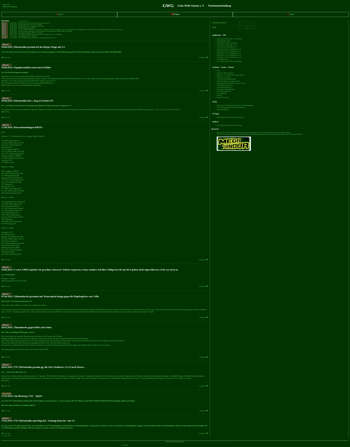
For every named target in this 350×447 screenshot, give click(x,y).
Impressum (6, 5)
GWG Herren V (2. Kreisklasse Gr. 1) (228, 53)
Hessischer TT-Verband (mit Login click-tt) (230, 75)
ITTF (218, 71)
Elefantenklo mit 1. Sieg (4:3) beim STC (31, 26)
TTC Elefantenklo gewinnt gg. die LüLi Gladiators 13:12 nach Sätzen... (41, 34)
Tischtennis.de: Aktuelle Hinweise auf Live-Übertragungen (235, 105)
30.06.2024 (13, 23)
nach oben (6, 57)
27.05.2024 (13, 36)
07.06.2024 (13, 31)
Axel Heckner (124, 445)
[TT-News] (175, 442)
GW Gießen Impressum (224, 87)
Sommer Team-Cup (223, 97)
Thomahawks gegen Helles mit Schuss (30, 33)
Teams (291, 14)
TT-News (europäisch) (224, 77)
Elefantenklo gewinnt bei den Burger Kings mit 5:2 (34, 23)
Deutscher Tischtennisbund (225, 73)
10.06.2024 (13, 29)
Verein (60, 14)
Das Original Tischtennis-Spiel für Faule (229, 125)
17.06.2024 (13, 28)
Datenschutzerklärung (10, 7)
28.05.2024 (13, 33)
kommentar (203, 57)
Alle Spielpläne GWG (223, 41)
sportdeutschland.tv (223, 109)
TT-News (176, 14)
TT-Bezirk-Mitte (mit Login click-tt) (228, 81)
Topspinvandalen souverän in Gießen (30, 24)
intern (348, 6)
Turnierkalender (222, 93)
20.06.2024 (13, 26)
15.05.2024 (13, 37)
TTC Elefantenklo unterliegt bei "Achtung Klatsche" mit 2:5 (37, 37)
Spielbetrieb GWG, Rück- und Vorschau (229, 39)
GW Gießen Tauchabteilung (225, 89)
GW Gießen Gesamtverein (225, 85)
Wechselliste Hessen (223, 59)
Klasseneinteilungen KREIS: (27, 28)
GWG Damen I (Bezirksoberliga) (227, 43)
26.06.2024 (13, 24)
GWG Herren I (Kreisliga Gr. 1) (227, 45)
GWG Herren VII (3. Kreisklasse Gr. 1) (229, 57)
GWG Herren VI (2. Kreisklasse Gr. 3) (229, 55)
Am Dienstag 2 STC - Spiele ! (27, 36)
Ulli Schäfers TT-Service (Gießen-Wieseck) (230, 117)
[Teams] (181, 442)
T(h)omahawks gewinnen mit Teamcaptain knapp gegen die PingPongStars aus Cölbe (45, 31)
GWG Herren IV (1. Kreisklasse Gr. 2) (229, 51)
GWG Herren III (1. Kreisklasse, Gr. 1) (229, 49)
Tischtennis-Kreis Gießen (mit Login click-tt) (231, 83)
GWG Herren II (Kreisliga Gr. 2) (227, 47)
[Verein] (168, 442)
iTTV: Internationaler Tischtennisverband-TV (231, 107)
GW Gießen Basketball (224, 91)
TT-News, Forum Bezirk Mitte (226, 79)
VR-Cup (219, 95)
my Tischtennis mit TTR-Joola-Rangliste (229, 61)
